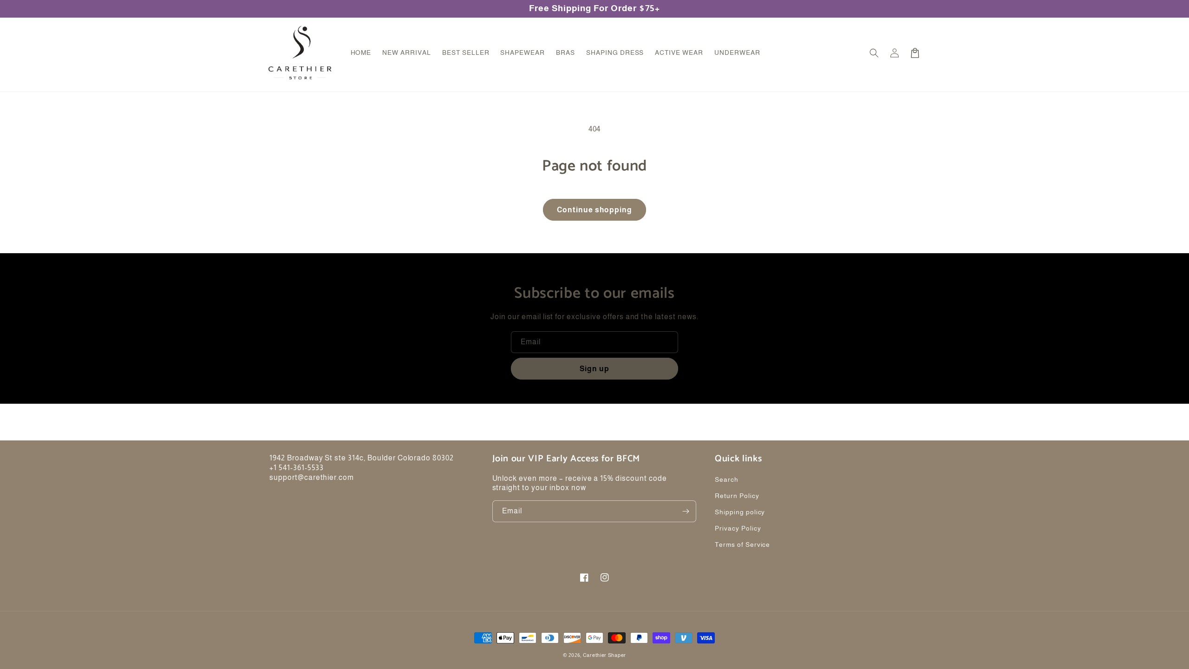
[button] (874, 53)
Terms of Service (742, 544)
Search (726, 479)
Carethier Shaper (604, 655)
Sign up (594, 369)
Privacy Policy (738, 528)
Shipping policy (740, 512)
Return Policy (737, 495)
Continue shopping (594, 210)
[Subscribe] (685, 511)
